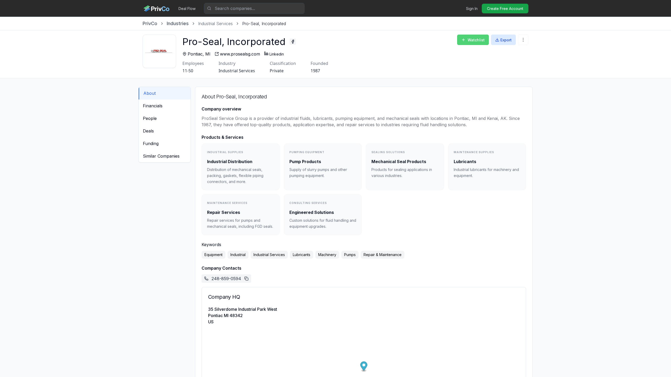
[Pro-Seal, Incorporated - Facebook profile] (293, 41)
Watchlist (476, 40)
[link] (264, 23)
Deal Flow (187, 8)
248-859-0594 (226, 278)
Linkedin (276, 54)
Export (506, 40)
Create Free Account (505, 8)
